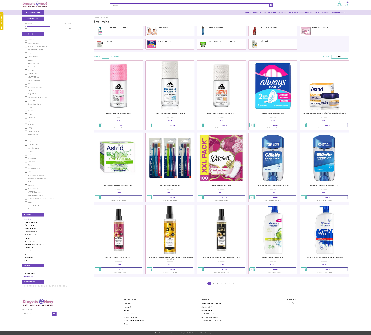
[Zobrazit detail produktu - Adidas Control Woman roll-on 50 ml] (118, 85)
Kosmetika (27, 219)
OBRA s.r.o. (31, 161)
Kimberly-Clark (32, 73)
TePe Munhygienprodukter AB (37, 97)
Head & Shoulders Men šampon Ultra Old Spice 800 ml (324, 257)
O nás (126, 324)
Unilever (30, 60)
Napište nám (128, 307)
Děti (24, 254)
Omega (30, 128)
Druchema (31, 40)
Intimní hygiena (164, 41)
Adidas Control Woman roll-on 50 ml (118, 113)
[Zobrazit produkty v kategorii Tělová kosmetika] (203, 30)
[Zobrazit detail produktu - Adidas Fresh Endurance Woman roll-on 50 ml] (170, 85)
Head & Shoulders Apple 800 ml (272, 257)
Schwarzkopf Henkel (34, 104)
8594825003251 (40, 286)
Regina (30, 172)
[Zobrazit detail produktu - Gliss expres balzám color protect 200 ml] (118, 230)
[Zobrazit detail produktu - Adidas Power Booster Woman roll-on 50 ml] (221, 85)
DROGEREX (32, 158)
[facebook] (289, 303)
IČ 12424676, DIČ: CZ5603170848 (211, 320)
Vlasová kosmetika (269, 28)
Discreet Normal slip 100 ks (221, 185)
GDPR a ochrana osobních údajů (134, 320)
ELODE (30, 151)
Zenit (29, 141)
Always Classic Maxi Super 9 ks (273, 113)
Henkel (30, 53)
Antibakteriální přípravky (118, 28)
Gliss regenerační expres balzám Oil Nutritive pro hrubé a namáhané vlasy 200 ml (170, 258)
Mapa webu (127, 303)
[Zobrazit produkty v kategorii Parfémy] (100, 44)
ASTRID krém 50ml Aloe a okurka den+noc (118, 185)
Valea (29, 121)
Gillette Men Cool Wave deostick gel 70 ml (324, 185)
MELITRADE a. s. (33, 77)
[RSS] (292, 303)
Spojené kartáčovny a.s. (35, 94)
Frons (157, 333)
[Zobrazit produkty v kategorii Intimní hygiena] (152, 44)
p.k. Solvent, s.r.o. (33, 148)
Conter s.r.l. (31, 117)
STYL (29, 155)
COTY (30, 114)
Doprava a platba (129, 314)
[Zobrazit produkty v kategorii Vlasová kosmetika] (254, 30)
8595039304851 (62, 286)
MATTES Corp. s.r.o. (34, 192)
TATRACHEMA (33, 144)
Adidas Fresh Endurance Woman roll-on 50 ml (170, 113)
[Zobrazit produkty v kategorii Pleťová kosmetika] (306, 30)
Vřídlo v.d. (31, 185)
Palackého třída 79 (206, 307)
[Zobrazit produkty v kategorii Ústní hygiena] (152, 30)
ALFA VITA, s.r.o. (33, 188)
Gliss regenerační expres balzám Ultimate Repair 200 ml (221, 257)
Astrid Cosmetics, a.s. (35, 111)
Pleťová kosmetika (320, 28)
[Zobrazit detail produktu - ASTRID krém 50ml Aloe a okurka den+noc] (118, 157)
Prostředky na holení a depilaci (223, 41)
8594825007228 (51, 286)
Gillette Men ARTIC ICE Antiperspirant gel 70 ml (273, 185)
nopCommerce (172, 333)
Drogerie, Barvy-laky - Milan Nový (211, 303)
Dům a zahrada (28, 257)
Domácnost (27, 251)
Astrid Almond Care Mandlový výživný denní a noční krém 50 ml (324, 113)
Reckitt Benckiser (33, 43)
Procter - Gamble (33, 67)
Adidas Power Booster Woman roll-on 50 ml (221, 113)
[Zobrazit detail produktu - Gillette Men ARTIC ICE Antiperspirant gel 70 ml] (272, 157)
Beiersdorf (31, 70)
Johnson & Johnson (34, 80)
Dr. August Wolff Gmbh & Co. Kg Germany (41, 199)
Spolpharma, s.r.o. (33, 134)
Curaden (30, 90)
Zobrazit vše (28, 277)
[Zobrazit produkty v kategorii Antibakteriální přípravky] (100, 30)
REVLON (31, 124)
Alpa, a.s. (31, 84)
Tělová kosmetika (216, 28)
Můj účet (339, 5)
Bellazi (30, 209)
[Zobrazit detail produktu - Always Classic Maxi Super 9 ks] (272, 85)
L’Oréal (30, 107)
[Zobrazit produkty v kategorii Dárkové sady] (254, 44)
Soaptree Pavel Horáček (35, 195)
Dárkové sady (267, 41)
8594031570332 (29, 286)
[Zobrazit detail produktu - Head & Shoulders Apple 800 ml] (272, 230)
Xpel (29, 182)
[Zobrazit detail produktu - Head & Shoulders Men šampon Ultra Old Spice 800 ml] (324, 230)
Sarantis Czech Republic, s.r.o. (37, 178)
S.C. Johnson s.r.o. (34, 168)
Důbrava (30, 165)
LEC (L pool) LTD (33, 205)
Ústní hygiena (164, 28)
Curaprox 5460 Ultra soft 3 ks (170, 185)
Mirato (30, 202)
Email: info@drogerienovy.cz (209, 317)
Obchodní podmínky (130, 317)
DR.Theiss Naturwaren (35, 87)
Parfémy (110, 41)
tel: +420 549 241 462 (207, 314)
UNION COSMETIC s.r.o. (36, 175)
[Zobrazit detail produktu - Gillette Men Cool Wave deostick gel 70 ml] (324, 157)
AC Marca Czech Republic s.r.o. (38, 46)
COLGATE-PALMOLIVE (35, 50)
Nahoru (96, 17)
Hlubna (30, 138)
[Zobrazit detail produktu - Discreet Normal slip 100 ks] (221, 157)
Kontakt (126, 310)
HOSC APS (31, 100)
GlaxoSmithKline (33, 57)
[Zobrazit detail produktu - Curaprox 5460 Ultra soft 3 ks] (170, 157)
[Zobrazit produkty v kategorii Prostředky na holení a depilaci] (203, 44)
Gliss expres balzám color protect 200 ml (118, 257)
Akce (25, 260)
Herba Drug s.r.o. (33, 131)
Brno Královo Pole (206, 310)
